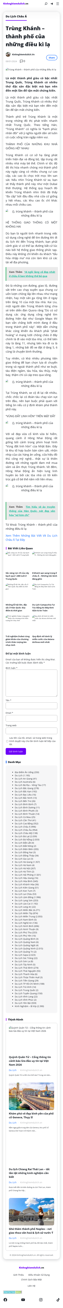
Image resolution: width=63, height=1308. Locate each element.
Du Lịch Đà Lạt (22, 836)
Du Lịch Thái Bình (24, 967)
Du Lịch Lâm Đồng (24, 897)
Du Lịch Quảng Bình (25, 938)
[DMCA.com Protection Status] (31, 1292)
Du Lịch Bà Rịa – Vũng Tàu (28, 785)
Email (9, 712)
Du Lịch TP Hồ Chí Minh (27, 983)
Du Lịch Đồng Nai (24, 852)
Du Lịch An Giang (23, 778)
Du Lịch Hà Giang (23, 862)
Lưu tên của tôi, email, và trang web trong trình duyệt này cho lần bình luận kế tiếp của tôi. (32, 741)
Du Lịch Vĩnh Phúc (24, 999)
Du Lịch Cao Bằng (24, 823)
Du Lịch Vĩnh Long (24, 996)
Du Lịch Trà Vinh (23, 987)
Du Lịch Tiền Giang (24, 980)
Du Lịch (18, 775)
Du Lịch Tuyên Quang (26, 993)
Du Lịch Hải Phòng (24, 874)
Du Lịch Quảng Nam (25, 942)
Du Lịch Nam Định (24, 919)
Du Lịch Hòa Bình (23, 881)
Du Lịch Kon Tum (23, 890)
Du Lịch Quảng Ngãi (25, 945)
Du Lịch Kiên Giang (24, 887)
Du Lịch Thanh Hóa (24, 974)
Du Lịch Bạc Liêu (23, 794)
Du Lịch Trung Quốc (25, 990)
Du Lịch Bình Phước (25, 810)
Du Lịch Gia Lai (22, 858)
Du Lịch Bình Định (24, 804)
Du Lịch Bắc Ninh (23, 797)
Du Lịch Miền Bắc (24, 910)
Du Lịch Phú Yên (23, 935)
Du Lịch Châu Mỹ (23, 833)
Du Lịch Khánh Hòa (24, 884)
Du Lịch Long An (23, 906)
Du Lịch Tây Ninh (23, 964)
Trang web (11, 725)
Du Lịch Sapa (21, 954)
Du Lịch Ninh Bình (24, 926)
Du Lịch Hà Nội (22, 868)
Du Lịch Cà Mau (23, 817)
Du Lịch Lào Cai (22, 903)
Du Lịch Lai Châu (23, 894)
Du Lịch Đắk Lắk (23, 842)
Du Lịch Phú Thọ (23, 932)
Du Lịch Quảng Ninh (25, 948)
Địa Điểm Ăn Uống (24, 772)
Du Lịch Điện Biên (24, 849)
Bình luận (11, 668)
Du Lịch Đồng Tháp (24, 855)
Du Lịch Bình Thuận (25, 813)
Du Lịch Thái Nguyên (25, 970)
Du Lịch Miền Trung (25, 916)
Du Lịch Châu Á (22, 826)
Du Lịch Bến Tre (23, 801)
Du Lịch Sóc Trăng (24, 958)
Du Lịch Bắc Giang (24, 788)
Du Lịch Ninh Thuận (25, 929)
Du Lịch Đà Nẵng (23, 839)
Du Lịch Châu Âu (23, 829)
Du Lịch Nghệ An (23, 922)
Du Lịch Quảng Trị (24, 951)
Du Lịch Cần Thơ (23, 820)
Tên (8, 700)
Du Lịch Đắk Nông (24, 845)
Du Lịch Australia (23, 781)
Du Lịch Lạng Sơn (24, 900)
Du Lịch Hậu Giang (24, 878)
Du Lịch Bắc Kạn (23, 791)
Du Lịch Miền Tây (23, 913)
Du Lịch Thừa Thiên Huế (27, 977)
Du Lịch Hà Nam (23, 865)
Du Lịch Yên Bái (23, 1003)
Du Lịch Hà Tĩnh (23, 871)
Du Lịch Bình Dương (25, 807)
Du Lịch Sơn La (22, 961)
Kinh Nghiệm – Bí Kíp (26, 1006)
